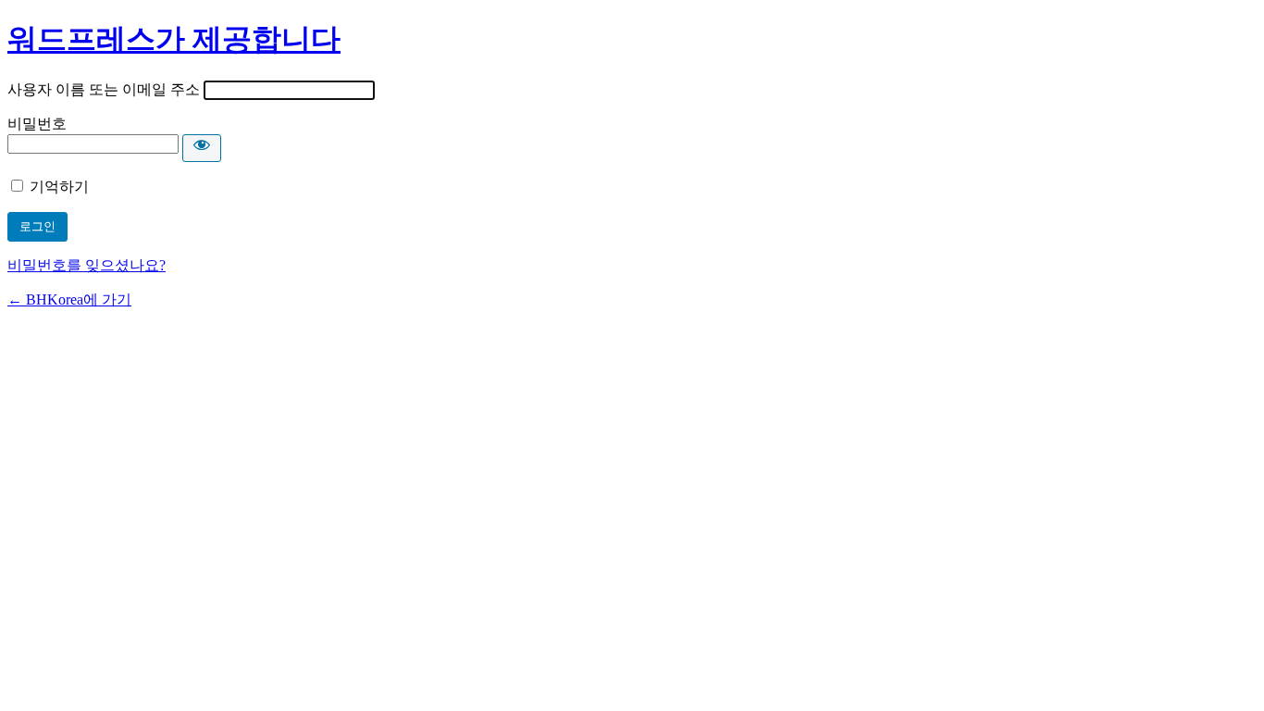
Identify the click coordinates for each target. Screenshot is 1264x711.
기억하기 (59, 186)
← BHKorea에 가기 (69, 299)
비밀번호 (37, 123)
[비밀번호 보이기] (201, 148)
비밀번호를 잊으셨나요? (86, 265)
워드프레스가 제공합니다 (174, 39)
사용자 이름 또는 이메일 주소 (103, 89)
